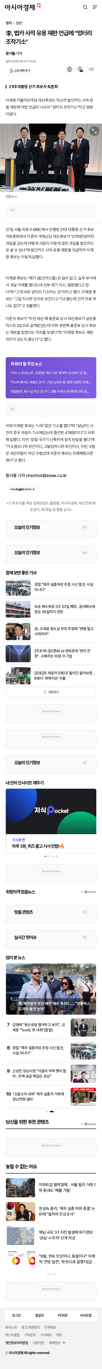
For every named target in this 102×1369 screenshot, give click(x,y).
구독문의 (30, 1334)
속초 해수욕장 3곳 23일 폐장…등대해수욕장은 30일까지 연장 (64, 609)
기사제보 (46, 1334)
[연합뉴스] (51, 158)
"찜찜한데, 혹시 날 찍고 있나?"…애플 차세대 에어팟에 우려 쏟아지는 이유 (51, 391)
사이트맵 (85, 1315)
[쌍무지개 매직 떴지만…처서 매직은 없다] (20, 1196)
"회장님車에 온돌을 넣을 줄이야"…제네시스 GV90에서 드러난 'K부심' (66, 1235)
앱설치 (39, 1315)
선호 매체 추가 (22, 70)
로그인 (16, 1315)
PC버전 (62, 1315)
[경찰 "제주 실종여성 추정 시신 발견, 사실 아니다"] (18, 595)
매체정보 (54, 1342)
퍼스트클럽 (12, 1334)
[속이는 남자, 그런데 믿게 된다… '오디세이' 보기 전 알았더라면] (20, 1220)
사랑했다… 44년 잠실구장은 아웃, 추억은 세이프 (65, 1259)
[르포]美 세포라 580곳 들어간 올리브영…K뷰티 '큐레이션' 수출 (64, 676)
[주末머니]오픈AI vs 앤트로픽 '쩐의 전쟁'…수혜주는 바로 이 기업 (62, 653)
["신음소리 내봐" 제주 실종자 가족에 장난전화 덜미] (83, 1105)
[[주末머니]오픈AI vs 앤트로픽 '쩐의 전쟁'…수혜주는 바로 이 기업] (18, 661)
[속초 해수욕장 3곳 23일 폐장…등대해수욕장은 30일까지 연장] (18, 617)
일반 (19, 23)
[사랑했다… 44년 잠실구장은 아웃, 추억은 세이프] (20, 1267)
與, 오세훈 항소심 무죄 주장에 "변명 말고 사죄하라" (63, 631)
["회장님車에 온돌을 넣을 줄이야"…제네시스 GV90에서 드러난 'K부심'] (20, 1244)
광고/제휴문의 (30, 1327)
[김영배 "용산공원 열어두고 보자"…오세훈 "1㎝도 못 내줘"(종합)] (83, 1035)
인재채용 (50, 1327)
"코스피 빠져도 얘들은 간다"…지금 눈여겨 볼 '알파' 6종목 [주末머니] (51, 382)
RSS (59, 1334)
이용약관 (38, 1342)
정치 (9, 23)
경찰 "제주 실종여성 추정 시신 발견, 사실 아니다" (63, 587)
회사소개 (11, 1327)
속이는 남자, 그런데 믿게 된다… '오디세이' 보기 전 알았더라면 (66, 1211)
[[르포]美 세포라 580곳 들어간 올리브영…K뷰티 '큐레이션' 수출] (18, 683)
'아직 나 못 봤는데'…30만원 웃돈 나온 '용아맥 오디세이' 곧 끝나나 (51, 373)
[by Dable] (88, 1123)
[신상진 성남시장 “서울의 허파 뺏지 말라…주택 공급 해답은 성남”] (83, 1081)
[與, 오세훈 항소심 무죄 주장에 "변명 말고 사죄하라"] (18, 639)
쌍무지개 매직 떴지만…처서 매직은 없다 (66, 1187)
